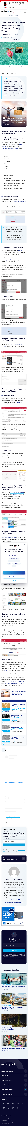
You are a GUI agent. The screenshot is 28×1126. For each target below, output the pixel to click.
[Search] (20, 12)
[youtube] (19, 900)
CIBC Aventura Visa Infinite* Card (11, 147)
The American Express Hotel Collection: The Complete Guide (13, 1028)
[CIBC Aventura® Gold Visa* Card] (6, 705)
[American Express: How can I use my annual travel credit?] (14, 999)
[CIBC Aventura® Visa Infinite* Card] (6, 716)
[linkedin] (16, 900)
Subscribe (14, 950)
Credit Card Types (7, 1094)
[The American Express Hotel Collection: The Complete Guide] (14, 1020)
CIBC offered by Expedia (17, 492)
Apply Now (6, 709)
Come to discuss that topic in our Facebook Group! (11, 858)
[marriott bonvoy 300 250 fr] (12, 925)
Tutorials (8, 20)
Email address (6, 838)
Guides (3, 20)
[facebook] (8, 900)
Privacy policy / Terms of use (8, 1118)
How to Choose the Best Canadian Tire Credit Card (13, 1049)
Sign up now (14, 845)
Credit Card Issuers (7, 1085)
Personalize (14, 580)
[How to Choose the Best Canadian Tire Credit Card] (14, 1041)
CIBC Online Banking (20, 201)
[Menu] (25, 12)
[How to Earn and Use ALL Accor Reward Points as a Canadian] (14, 979)
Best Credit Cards (6, 1080)
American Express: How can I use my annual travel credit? (12, 1007)
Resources (4, 1076)
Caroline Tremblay (14, 880)
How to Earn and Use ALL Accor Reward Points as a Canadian (13, 987)
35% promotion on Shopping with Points (12, 259)
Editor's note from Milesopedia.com (19, 66)
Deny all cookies (14, 577)
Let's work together (6, 1115)
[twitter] (13, 900)
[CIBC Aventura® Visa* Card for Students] (6, 737)
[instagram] (11, 900)
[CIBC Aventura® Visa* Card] (6, 727)
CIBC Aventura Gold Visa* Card (13, 683)
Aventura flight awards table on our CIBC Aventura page (13, 403)
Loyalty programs (7, 1089)
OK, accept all (14, 573)
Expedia (14, 494)
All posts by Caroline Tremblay (13, 902)
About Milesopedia (7, 1071)
